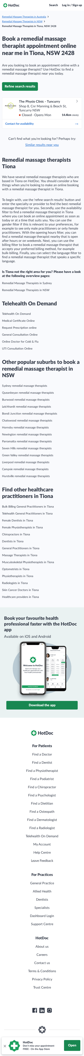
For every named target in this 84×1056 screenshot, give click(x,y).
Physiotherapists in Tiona (17, 576)
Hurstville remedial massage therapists (26, 476)
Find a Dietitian (42, 803)
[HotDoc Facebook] (34, 1010)
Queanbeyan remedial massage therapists (28, 392)
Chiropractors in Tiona (16, 534)
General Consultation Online (20, 334)
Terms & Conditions (42, 971)
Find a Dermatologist (42, 820)
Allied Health (42, 891)
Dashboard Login (42, 916)
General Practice (42, 883)
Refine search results (20, 86)
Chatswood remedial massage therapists (27, 420)
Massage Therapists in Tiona (19, 555)
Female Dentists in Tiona (17, 520)
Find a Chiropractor (42, 787)
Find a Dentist (42, 762)
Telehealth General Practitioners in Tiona (27, 513)
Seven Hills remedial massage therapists (27, 448)
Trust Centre (42, 987)
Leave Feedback (42, 860)
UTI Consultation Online (17, 348)
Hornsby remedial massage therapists (25, 427)
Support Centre (42, 924)
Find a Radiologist (42, 828)
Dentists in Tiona (12, 541)
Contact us (42, 963)
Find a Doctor (42, 754)
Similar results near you (42, 145)
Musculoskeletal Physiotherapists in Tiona (28, 562)
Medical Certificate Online (18, 320)
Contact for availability (19, 123)
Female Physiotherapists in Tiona (22, 527)
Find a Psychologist (42, 795)
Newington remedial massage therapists (27, 434)
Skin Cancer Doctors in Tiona (20, 590)
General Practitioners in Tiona (20, 548)
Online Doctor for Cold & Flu (20, 341)
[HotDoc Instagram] (49, 1010)
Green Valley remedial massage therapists (27, 455)
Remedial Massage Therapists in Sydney (27, 283)
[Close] (4, 1046)
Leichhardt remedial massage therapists (26, 406)
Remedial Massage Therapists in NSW (22, 21)
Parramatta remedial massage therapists (27, 441)
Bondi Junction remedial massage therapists (29, 413)
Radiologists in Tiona (15, 583)
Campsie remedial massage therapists (25, 469)
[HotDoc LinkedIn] (42, 1010)
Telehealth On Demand (16, 314)
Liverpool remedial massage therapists (25, 462)
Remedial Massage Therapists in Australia (24, 17)
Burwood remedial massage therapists (26, 399)
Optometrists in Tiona (15, 569)
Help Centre (42, 852)
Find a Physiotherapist (42, 770)
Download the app (42, 705)
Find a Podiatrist (42, 779)
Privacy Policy (42, 979)
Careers (42, 954)
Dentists (42, 899)
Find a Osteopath (42, 811)
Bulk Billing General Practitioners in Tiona (28, 506)
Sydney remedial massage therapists (24, 386)
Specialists (42, 907)
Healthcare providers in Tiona (20, 597)
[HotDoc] (11, 5)
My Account (42, 844)
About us (42, 946)
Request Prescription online (19, 327)
